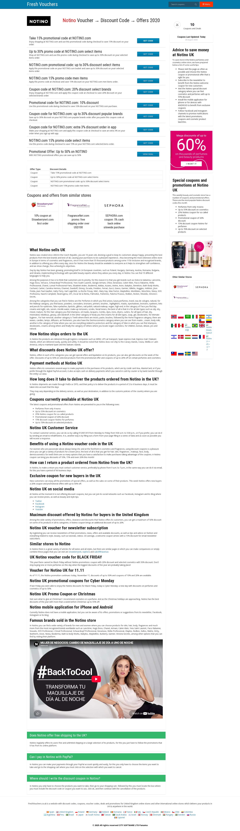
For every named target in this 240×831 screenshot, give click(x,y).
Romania (117, 812)
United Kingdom (65, 812)
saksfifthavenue (101, 551)
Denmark (156, 814)
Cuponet (121, 817)
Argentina (50, 814)
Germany (92, 812)
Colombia (188, 812)
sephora (86, 551)
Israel (133, 814)
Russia (192, 814)
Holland (105, 812)
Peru (61, 814)
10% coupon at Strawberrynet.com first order (43, 219)
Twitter (38, 501)
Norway (144, 814)
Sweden (181, 814)
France (129, 812)
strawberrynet (75, 551)
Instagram (39, 506)
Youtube (39, 509)
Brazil (71, 814)
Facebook (39, 503)
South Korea (93, 814)
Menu (207, 4)
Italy (139, 812)
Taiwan (107, 814)
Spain (51, 812)
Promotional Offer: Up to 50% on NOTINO (58, 151)
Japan (80, 814)
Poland (81, 812)
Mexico (166, 812)
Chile (176, 812)
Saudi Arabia (121, 814)
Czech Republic (152, 812)
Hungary (169, 814)
